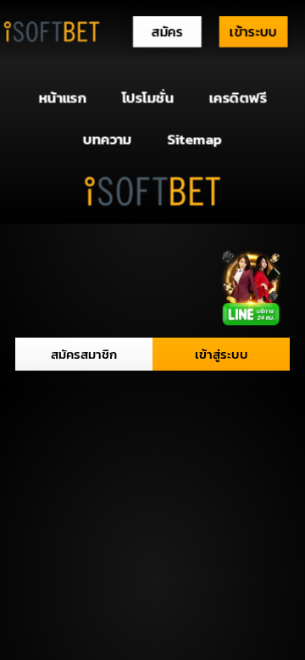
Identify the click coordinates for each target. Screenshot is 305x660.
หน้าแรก (62, 97)
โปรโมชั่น (148, 97)
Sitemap (194, 138)
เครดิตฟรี (238, 97)
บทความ (107, 138)
